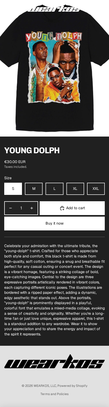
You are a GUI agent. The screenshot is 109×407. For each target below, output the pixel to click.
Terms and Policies (54, 394)
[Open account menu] (91, 8)
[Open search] (17, 8)
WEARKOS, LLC (45, 386)
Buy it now (54, 223)
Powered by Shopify (72, 386)
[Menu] (6, 8)
